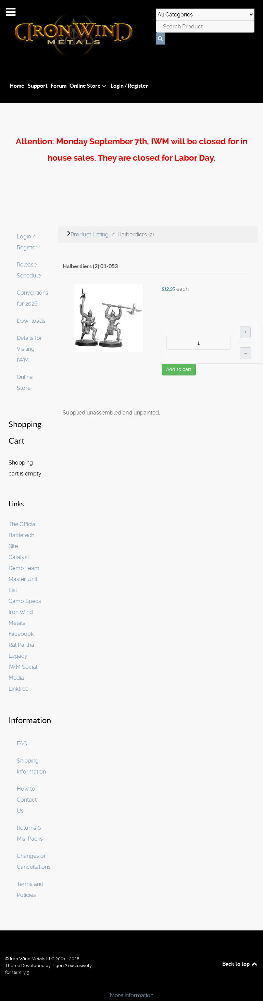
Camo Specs (25, 601)
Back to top (236, 964)
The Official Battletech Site (23, 535)
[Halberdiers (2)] (108, 317)
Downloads (31, 321)
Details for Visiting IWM (29, 349)
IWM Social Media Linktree (23, 678)
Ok (7, 983)
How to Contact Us (27, 800)
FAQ (22, 743)
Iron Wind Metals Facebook (21, 623)
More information (131, 995)
